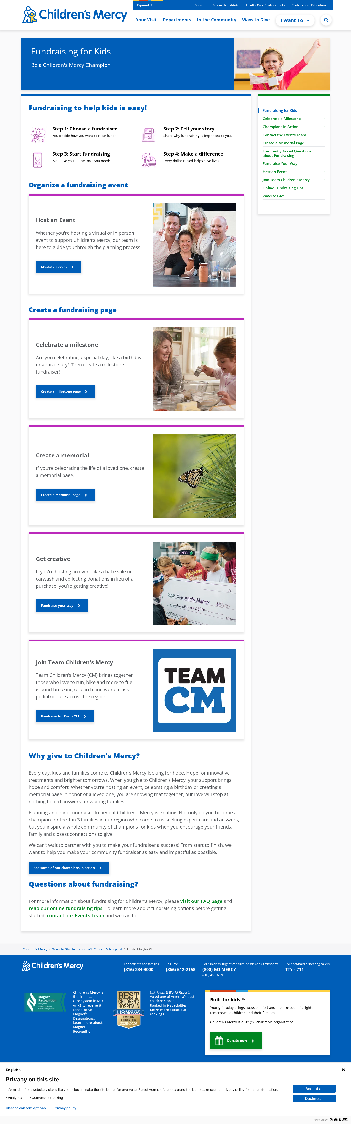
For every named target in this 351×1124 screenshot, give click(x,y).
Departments (177, 19)
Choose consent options (26, 1108)
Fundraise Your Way (280, 163)
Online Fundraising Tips (283, 188)
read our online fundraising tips (65, 908)
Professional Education (309, 5)
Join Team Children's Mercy (286, 180)
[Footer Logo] (52, 965)
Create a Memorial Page (283, 143)
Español (143, 5)
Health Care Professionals (265, 5)
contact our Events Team (75, 915)
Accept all (314, 1088)
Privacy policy (64, 1108)
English (12, 1070)
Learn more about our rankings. (168, 1011)
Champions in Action (280, 127)
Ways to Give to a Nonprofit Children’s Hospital (87, 949)
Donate (199, 5)
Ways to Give (256, 19)
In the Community (216, 19)
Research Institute (226, 5)
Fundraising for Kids (280, 110)
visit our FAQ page (201, 901)
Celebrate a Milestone (282, 118)
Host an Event (275, 171)
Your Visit (146, 19)
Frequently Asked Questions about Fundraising (287, 153)
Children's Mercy (35, 949)
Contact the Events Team (284, 135)
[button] (326, 20)
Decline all (314, 1098)
